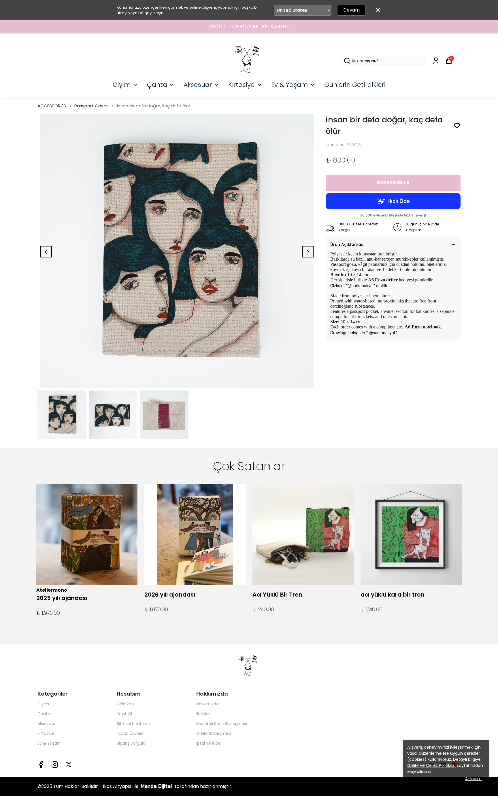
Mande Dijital (157, 786)
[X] (68, 764)
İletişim (203, 714)
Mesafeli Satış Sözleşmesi (221, 723)
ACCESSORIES (51, 106)
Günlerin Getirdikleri (355, 84)
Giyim (122, 84)
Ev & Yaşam (289, 84)
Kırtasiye (241, 84)
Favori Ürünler (130, 733)
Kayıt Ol (124, 714)
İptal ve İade (208, 743)
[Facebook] (40, 764)
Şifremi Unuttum (133, 723)
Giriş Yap (125, 704)
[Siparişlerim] (435, 60)
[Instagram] (54, 764)
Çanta (157, 84)
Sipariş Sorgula (131, 743)
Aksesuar (198, 84)
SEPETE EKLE (393, 182)
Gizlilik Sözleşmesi (213, 733)
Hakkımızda (207, 704)
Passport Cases (91, 106)
